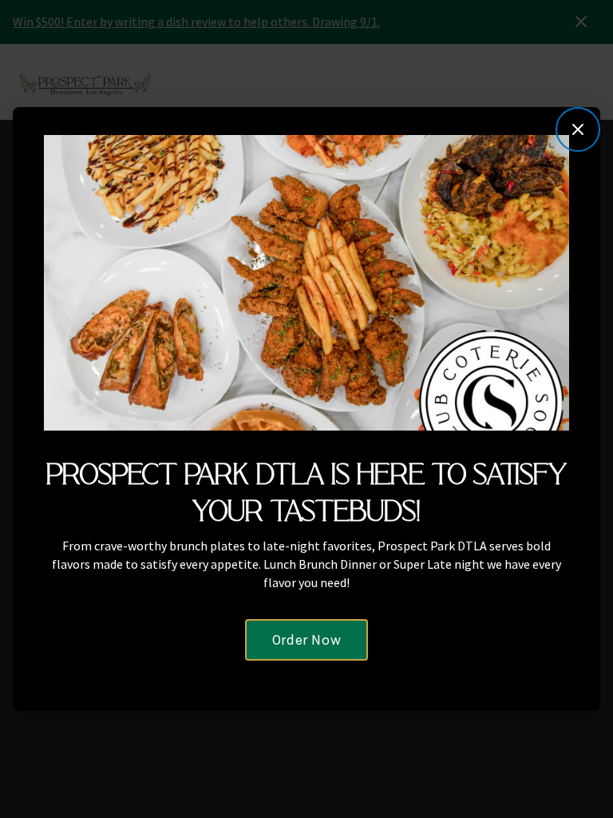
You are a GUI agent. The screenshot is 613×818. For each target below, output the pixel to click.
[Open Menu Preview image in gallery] (551, 150)
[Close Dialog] (578, 129)
